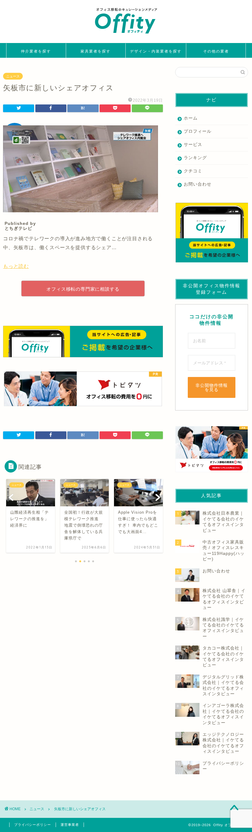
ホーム (191, 118)
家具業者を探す (96, 51)
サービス (193, 144)
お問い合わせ (197, 184)
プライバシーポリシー (32, 824)
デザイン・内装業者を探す (156, 51)
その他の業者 (216, 51)
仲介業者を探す (36, 51)
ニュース (13, 76)
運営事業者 (70, 824)
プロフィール (197, 131)
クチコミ (193, 171)
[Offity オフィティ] (126, 35)
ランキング (195, 157)
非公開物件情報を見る (211, 387)
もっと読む (16, 266)
